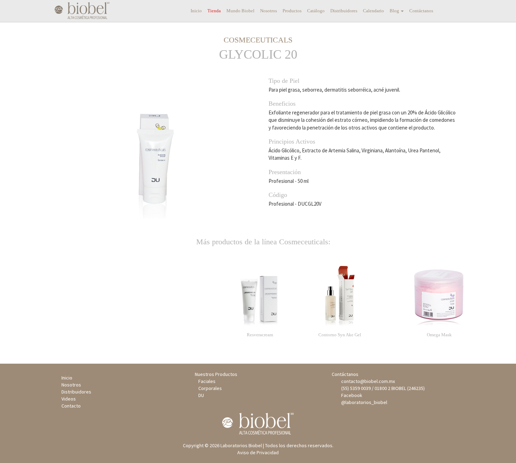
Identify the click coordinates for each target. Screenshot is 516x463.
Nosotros (268, 10)
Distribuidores (343, 10)
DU (201, 395)
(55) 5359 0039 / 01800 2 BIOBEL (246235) (382, 388)
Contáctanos (421, 10)
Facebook (350, 395)
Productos (292, 10)
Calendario (373, 10)
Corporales (210, 388)
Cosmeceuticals (258, 39)
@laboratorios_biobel (363, 402)
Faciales (207, 381)
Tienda (214, 10)
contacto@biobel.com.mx (367, 381)
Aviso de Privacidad (258, 452)
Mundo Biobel (240, 10)
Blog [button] (395, 10)
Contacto (71, 406)
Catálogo (316, 10)
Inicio (196, 10)
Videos (68, 399)
